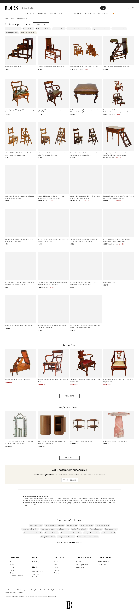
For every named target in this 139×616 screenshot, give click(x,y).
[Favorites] (129, 8)
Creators (12, 573)
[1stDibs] (11, 8)
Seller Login (35, 574)
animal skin (44, 500)
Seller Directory (37, 577)
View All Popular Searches (69, 542)
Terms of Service (48, 597)
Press (55, 565)
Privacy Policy (34, 590)
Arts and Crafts (106, 503)
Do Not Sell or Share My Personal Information (52, 590)
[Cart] (133, 8)
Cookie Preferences (10, 592)
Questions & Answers (16, 576)
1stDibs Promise (80, 567)
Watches (77, 14)
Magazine (107, 562)
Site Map (20, 592)
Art (60, 14)
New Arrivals (30, 14)
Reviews (56, 573)
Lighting (52, 14)
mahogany (34, 500)
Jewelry (68, 14)
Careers (56, 567)
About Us (57, 562)
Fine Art (12, 567)
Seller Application (37, 571)
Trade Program (36, 562)
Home (6, 18)
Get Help (79, 562)
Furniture (42, 14)
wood (29, 500)
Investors (56, 570)
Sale (112, 14)
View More (69, 396)
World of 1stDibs (101, 14)
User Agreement (24, 590)
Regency (71, 503)
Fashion (87, 14)
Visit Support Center (82, 565)
